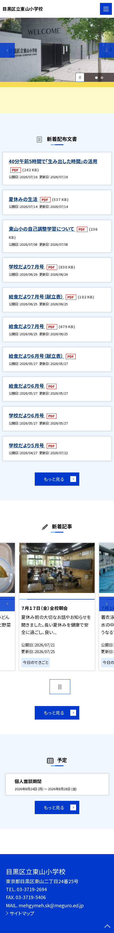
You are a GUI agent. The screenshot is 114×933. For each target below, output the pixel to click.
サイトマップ (22, 913)
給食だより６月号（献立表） (36, 355)
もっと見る (54, 479)
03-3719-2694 (32, 889)
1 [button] (96, 77)
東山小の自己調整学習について (42, 228)
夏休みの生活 (23, 198)
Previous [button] (7, 50)
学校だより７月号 (27, 266)
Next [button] (106, 50)
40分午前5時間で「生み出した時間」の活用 (53, 161)
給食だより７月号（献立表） (36, 296)
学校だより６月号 (27, 415)
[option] (57, 50)
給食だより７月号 (27, 326)
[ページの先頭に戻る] (107, 926)
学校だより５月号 (27, 445)
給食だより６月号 (27, 385)
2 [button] (102, 77)
